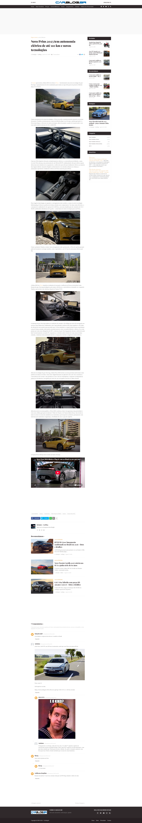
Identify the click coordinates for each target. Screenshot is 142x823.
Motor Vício (92, 157)
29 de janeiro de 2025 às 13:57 (48, 765)
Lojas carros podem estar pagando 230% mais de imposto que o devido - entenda (98, 171)
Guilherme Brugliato (41, 773)
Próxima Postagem (79, 803)
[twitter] (42, 530)
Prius (57, 83)
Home (32, 6)
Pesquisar (107, 2)
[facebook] (39, 530)
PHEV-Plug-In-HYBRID (56, 513)
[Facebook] (80, 54)
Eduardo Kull (38, 634)
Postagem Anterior (36, 803)
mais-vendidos (99, 137)
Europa (41, 513)
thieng (36, 756)
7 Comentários (56, 54)
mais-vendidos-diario (99, 139)
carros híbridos (41, 37)
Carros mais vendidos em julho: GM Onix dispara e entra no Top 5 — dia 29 (95, 94)
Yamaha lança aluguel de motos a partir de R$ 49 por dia (95, 44)
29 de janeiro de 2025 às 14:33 (50, 743)
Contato (77, 6)
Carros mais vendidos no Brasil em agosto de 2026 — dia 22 (95, 62)
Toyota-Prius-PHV (71, 513)
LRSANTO (41, 697)
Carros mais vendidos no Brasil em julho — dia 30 (95, 75)
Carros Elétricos (55, 6)
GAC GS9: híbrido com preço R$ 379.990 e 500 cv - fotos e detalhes (68, 583)
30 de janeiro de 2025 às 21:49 (53, 773)
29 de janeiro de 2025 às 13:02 (49, 634)
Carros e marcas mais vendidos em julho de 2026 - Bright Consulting (95, 85)
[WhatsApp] (50, 518)
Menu (34, 2)
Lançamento (47, 513)
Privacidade (103, 820)
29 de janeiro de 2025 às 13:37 (50, 697)
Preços (47, 6)
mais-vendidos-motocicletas (99, 143)
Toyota (34, 83)
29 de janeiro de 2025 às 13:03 (46, 644)
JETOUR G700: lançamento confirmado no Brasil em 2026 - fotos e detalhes (69, 544)
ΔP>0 (99, 146)
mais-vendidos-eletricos (99, 141)
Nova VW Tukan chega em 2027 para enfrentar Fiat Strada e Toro (98, 159)
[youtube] (44, 530)
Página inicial (34, 37)
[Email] (84, 54)
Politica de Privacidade (87, 6)
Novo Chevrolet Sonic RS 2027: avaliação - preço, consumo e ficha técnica (99, 123)
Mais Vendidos (40, 6)
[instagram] (37, 530)
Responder (37, 639)
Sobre (97, 820)
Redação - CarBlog (42, 525)
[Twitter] (82, 54)
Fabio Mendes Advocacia (95, 169)
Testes (62, 6)
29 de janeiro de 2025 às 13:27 (44, 755)
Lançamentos (69, 6)
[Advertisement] (71, 21)
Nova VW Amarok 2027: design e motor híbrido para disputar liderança (96, 53)
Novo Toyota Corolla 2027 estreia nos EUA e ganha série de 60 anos (69, 564)
